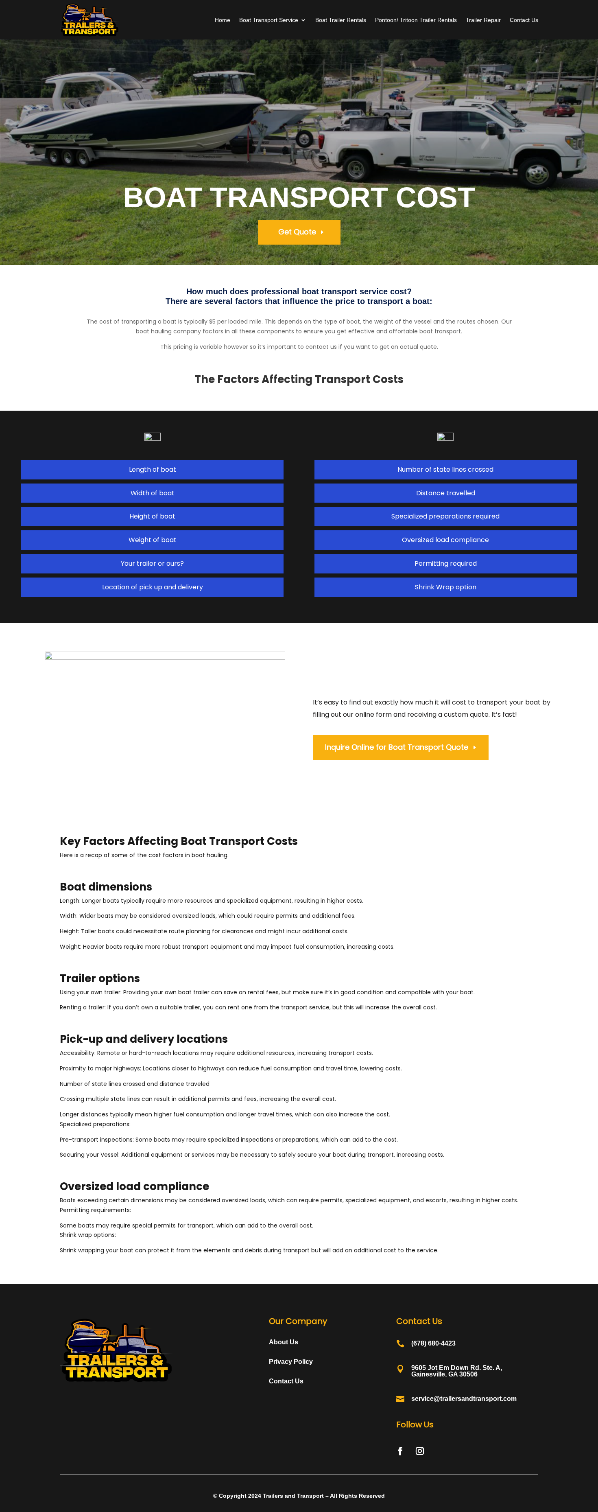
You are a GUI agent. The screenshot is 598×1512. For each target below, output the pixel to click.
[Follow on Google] (439, 1451)
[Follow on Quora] (459, 1451)
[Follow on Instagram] (420, 1451)
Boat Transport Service (268, 20)
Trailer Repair (483, 20)
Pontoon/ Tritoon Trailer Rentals (416, 20)
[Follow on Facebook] (400, 1451)
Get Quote (297, 232)
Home (222, 20)
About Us (283, 1342)
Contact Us (524, 20)
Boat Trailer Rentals (340, 20)
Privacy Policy (291, 1361)
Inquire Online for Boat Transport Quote (396, 747)
